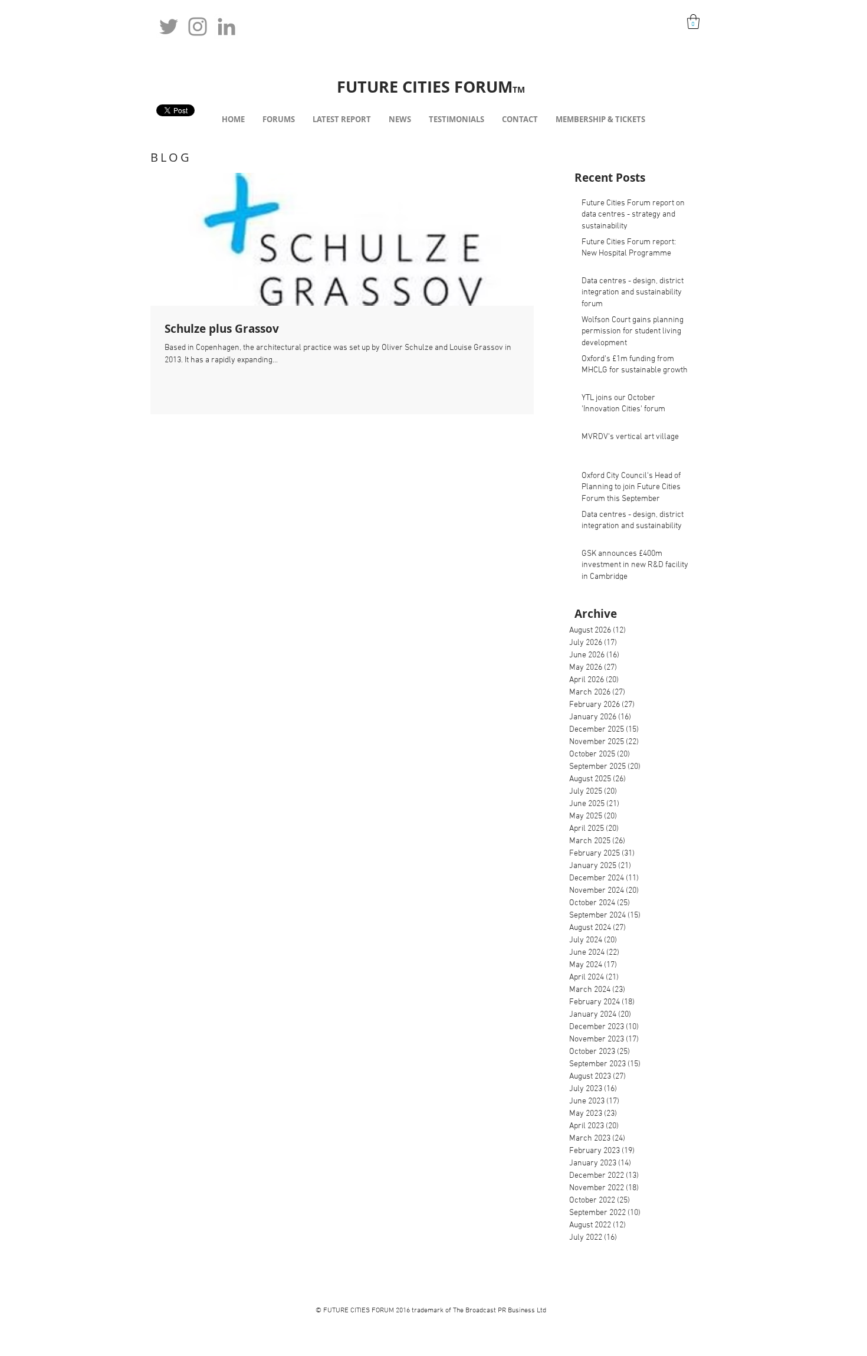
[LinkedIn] (226, 26)
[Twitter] (168, 26)
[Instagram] (197, 26)
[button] (693, 21)
